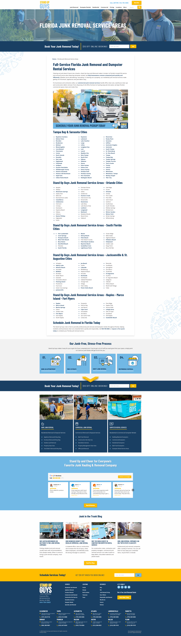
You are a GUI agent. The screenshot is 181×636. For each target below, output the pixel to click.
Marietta (128, 611)
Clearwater (59, 151)
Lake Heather (85, 141)
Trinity (108, 165)
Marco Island (60, 305)
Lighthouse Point (86, 248)
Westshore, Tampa (112, 173)
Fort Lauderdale (63, 233)
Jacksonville (59, 290)
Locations (119, 7)
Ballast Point (60, 139)
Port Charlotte (85, 175)
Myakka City (85, 153)
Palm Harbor (85, 165)
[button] (48, 490)
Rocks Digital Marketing (135, 632)
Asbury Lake (60, 265)
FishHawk (59, 163)
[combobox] (133, 7)
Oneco (83, 163)
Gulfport (58, 165)
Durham (42, 619)
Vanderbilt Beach (111, 317)
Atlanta (94, 611)
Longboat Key (85, 147)
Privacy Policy (43, 632)
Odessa (83, 159)
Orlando (108, 191)
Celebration (59, 202)
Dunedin (58, 157)
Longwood (84, 210)
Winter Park (109, 214)
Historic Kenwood (61, 171)
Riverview (109, 137)
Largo (82, 143)
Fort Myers (59, 313)
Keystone (84, 137)
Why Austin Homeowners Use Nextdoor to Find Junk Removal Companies (50, 543)
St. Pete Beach (110, 153)
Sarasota (108, 141)
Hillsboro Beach (111, 240)
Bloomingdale (60, 147)
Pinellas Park (85, 171)
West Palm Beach (63, 240)
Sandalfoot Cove (86, 246)
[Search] (139, 7)
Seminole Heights (111, 145)
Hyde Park (59, 175)
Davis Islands (60, 155)
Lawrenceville (113, 611)
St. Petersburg (110, 151)
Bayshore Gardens (61, 137)
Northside (84, 275)
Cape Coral (84, 309)
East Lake (59, 159)
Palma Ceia (84, 167)
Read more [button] (74, 495)
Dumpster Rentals (85, 7)
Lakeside (83, 267)
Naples (58, 303)
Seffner (108, 143)
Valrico (108, 167)
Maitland (84, 212)
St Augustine (110, 273)
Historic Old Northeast (63, 173)
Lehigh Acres (110, 309)
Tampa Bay (109, 157)
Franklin (60, 619)
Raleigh (76, 619)
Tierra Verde (110, 163)
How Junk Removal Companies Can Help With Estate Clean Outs (128, 542)
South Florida (62, 248)
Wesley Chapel (110, 175)
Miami (83, 233)
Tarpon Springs (110, 159)
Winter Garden (110, 212)
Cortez (58, 153)
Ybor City (109, 177)
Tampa (108, 155)
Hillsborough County (62, 169)
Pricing (112, 7)
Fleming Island (60, 282)
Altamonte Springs (62, 191)
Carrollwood (60, 149)
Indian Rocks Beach (62, 177)
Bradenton (59, 143)
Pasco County (85, 169)
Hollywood (109, 242)
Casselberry (59, 200)
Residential (95, 7)
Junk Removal (74, 7)
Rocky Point (109, 139)
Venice (108, 169)
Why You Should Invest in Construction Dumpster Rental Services (102, 543)
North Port (84, 157)
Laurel (83, 151)
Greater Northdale (62, 167)
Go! (133, 46)
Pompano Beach (63, 238)
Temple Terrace (111, 161)
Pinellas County (86, 173)
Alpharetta (78, 611)
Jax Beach (84, 263)
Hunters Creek (85, 195)
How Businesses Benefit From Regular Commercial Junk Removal (77, 542)
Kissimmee (84, 202)
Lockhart (83, 208)
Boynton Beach (85, 244)
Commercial (104, 7)
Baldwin (58, 271)
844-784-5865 (123, 3)
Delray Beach (85, 236)
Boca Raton (61, 242)
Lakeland (84, 139)
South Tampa (110, 149)
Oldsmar (83, 161)
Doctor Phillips (60, 216)
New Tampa (84, 155)
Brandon (58, 141)
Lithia (83, 145)
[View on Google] (51, 485)
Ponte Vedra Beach (87, 288)
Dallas (110, 619)
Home (54, 59)
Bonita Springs (60, 307)
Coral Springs (62, 236)
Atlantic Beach (60, 267)
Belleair (58, 145)
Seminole (109, 147)
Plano (127, 619)
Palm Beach (84, 238)
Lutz (82, 149)
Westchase (109, 171)
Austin (93, 619)
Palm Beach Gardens (87, 242)
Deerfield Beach (63, 244)
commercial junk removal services (89, 83)
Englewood (59, 161)
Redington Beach (86, 177)
